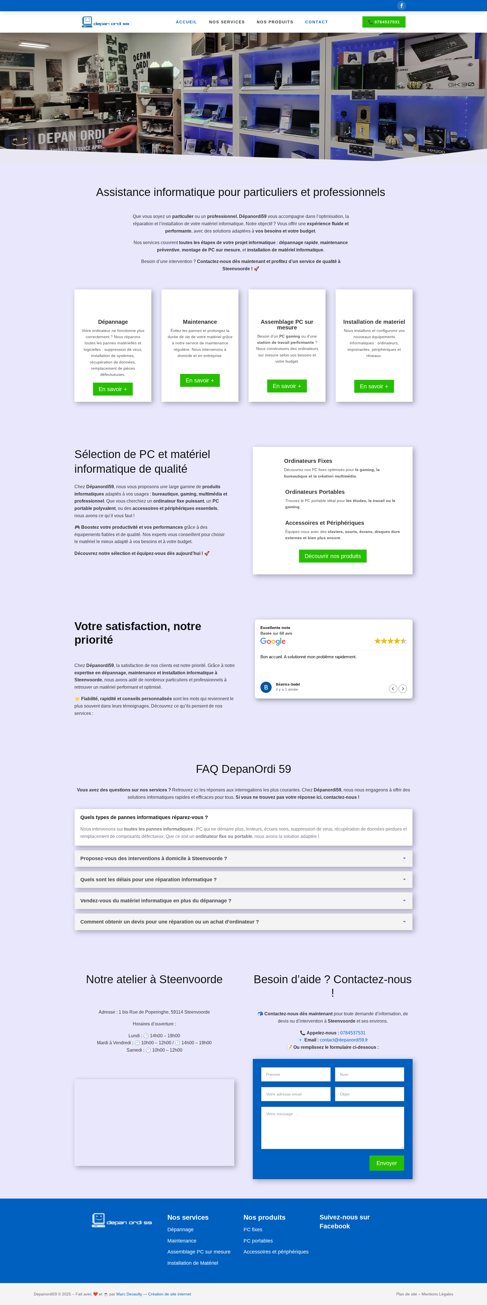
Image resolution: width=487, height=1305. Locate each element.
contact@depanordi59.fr (344, 1040)
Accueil (186, 22)
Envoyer (387, 1163)
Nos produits (275, 22)
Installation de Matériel (192, 1263)
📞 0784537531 (384, 22)
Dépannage (180, 1229)
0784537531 (353, 1032)
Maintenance (181, 1241)
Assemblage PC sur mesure (199, 1252)
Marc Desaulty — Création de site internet (153, 1294)
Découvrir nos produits (333, 556)
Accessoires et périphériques (276, 1252)
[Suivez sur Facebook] (401, 5)
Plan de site (406, 1294)
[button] (403, 688)
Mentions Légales (437, 1294)
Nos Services (227, 22)
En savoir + (113, 389)
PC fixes (253, 1229)
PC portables (258, 1241)
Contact (316, 22)
